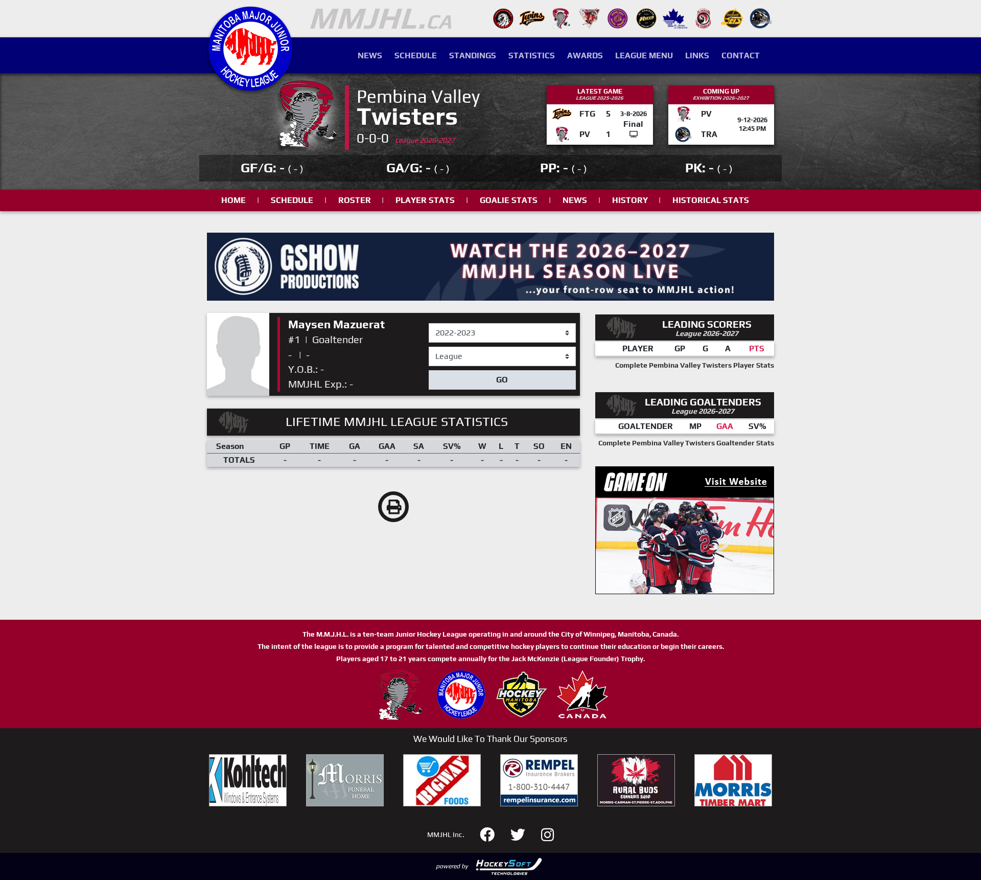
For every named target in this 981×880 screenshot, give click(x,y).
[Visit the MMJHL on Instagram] (547, 833)
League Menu (644, 55)
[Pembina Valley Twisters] (560, 17)
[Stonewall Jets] (732, 17)
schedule (292, 200)
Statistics (531, 55)
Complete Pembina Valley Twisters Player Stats (694, 365)
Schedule (415, 55)
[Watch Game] (633, 134)
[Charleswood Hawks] (503, 17)
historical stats (710, 200)
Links (697, 55)
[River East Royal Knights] (617, 17)
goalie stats (509, 200)
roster (354, 200)
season (442, 323)
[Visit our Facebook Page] (493, 833)
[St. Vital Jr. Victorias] (703, 17)
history (630, 200)
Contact (740, 55)
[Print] (393, 506)
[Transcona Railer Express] (761, 17)
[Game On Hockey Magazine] (684, 529)
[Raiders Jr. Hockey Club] (589, 17)
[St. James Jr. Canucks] (675, 17)
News (370, 55)
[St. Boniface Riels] (646, 17)
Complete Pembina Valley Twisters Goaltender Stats (686, 443)
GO (502, 380)
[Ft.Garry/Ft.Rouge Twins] (532, 17)
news (575, 200)
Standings (472, 55)
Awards (585, 55)
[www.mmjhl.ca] (250, 85)
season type (451, 351)
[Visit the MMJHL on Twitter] (524, 833)
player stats (425, 200)
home (233, 200)
